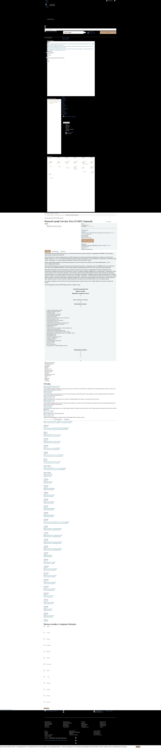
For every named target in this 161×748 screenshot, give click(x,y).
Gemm (63, 103)
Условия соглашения (73, 734)
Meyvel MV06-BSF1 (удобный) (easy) (51, 387)
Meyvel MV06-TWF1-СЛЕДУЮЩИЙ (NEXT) (52, 543)
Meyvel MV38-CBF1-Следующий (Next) (52, 436)
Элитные (83, 721)
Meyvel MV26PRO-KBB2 (49, 509)
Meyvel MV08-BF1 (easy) (49, 401)
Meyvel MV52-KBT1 (48, 610)
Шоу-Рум (67, 125)
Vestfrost (64, 114)
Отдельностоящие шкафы (51, 46)
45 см (50, 55)
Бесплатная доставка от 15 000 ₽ (51, 213)
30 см (47, 54)
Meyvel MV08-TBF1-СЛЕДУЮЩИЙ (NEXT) (52, 530)
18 (48, 60)
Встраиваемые (48, 721)
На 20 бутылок (103, 724)
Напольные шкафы (75, 48)
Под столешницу (48, 724)
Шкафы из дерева (50, 43)
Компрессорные (66, 721)
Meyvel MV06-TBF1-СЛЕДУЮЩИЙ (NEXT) (52, 550)
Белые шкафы (86, 46)
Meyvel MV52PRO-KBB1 (49, 516)
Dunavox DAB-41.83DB (48, 416)
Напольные (47, 726)
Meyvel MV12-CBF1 (48, 483)
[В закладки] (45, 223)
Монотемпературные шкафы (52, 48)
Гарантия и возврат (70, 129)
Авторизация (52, 5)
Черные (101, 726)
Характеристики (55, 251)
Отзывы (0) (63, 251)
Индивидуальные (85, 726)
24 (47, 61)
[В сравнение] (47, 223)
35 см (50, 54)
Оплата (67, 128)
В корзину (46, 426)
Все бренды (49, 156)
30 (49, 61)
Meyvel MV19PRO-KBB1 (49, 496)
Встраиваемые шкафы (58, 43)
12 (47, 60)
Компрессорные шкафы (69, 46)
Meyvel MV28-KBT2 (48, 407)
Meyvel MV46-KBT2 (48, 392)
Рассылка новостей (98, 734)
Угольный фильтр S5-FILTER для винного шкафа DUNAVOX (56, 523)
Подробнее (108, 245)
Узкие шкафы (82, 43)
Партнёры (71, 733)
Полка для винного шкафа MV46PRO (51, 449)
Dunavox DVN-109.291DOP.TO (50, 570)
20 (46, 61)
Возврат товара (48, 736)
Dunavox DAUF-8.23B (48, 597)
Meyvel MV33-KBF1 (48, 556)
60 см (47, 56)
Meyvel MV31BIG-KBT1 (48, 617)
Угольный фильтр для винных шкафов (51, 462)
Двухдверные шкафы (53, 50)
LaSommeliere (65, 108)
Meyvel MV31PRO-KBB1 (49, 503)
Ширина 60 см (103, 723)
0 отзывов (108, 221)
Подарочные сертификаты (74, 732)
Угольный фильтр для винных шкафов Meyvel (53, 456)
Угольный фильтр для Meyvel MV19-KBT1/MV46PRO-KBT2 (56, 429)
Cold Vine (64, 98)
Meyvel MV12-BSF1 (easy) (49, 397)
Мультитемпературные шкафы (64, 48)
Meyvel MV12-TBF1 (48, 476)
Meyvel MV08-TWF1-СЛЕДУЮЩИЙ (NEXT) (52, 536)
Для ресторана (84, 724)
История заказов (97, 732)
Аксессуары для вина (51, 98)
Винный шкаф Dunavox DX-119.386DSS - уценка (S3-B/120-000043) (58, 422)
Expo (63, 102)
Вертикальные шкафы (61, 47)
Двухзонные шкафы (67, 43)
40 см (47, 55)
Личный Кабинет (97, 731)
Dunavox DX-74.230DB (48, 412)
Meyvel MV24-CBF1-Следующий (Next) (52, 442)
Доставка (67, 126)
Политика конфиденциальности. (53, 740)
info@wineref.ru (109, 0)
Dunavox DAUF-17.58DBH (49, 563)
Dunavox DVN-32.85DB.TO (49, 590)
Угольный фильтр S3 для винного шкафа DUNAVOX (54, 469)
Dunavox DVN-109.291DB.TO (49, 576)
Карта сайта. (64, 740)
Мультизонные (66, 725)
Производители (72, 731)
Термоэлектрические (79, 46)
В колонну (47, 725)
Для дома (83, 723)
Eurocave (64, 100)
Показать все (46, 708)
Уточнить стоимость (87, 241)
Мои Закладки (96, 733)
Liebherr (63, 109)
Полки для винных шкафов (55, 101)
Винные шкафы (50, 40)
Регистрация (52, 4)
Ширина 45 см (103, 721)
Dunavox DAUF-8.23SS (48, 603)
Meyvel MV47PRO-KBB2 (49, 489)
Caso (63, 97)
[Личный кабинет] (115, 0)
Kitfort (63, 107)
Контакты (67, 130)
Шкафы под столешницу (91, 43)
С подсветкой (66, 726)
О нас (67, 124)
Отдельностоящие (48, 723)
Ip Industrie (64, 105)
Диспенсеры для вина (54, 99)
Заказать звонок (47, 6)
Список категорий (65, 37)
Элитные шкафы (60, 46)
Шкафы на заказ (61, 50)
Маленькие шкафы (76, 43)
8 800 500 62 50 (47, 2)
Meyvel (63, 110)
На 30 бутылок (103, 725)
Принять (138, 746)
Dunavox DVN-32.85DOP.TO (49, 583)
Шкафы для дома (49, 45)
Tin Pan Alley (64, 113)
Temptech (64, 112)
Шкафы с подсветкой (83, 48)
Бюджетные (83, 725)
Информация (66, 122)
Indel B (63, 104)
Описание (48, 251)
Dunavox (64, 99)
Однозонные (65, 724)
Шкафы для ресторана (58, 45)
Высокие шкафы (52, 47)
